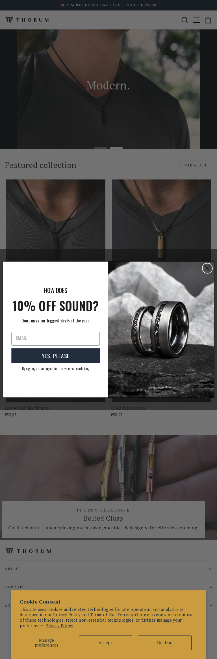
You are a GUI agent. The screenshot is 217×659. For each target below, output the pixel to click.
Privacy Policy (59, 625)
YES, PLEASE (56, 355)
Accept (105, 642)
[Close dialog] (207, 268)
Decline (165, 642)
